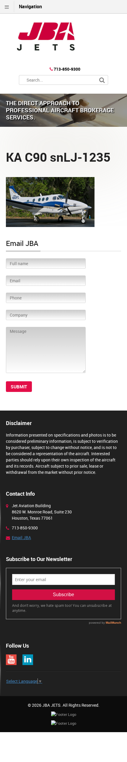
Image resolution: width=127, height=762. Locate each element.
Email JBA (21, 537)
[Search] (102, 80)
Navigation (30, 6)
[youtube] (11, 659)
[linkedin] (27, 659)
